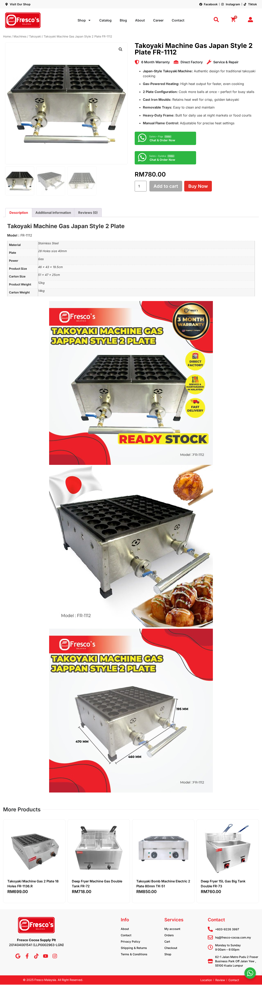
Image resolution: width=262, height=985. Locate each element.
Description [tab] (18, 213)
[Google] (17, 956)
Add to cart (166, 186)
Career (158, 20)
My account (172, 929)
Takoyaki (35, 36)
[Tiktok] (36, 956)
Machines (20, 36)
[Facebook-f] (27, 956)
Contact (178, 20)
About (140, 20)
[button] (120, 49)
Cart (167, 941)
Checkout (170, 948)
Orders (169, 935)
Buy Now (198, 186)
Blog (123, 20)
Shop (82, 20)
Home (7, 36)
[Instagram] (54, 956)
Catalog (105, 20)
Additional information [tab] (53, 213)
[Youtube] (45, 956)
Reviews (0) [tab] (88, 213)
